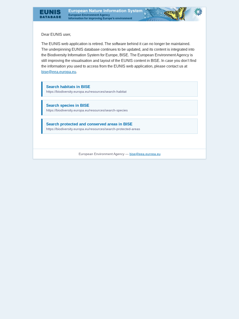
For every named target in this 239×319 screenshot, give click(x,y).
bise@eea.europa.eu (58, 72)
